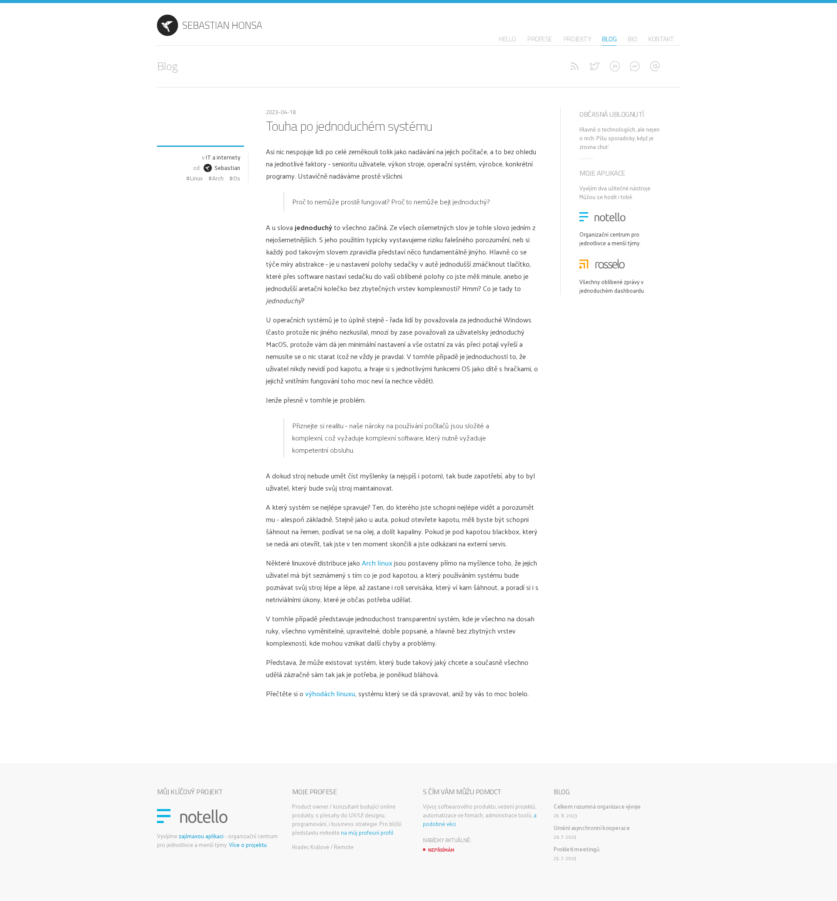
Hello (507, 39)
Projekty (577, 39)
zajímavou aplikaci (201, 836)
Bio (632, 39)
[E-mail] (655, 66)
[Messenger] (634, 66)
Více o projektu (248, 845)
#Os (234, 178)
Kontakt (661, 39)
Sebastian (227, 167)
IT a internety (223, 157)
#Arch (215, 178)
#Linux (194, 178)
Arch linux (377, 562)
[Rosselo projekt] (602, 262)
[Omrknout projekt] (220, 817)
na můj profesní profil (367, 832)
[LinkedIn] (614, 66)
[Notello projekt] (602, 215)
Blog (609, 39)
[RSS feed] (574, 66)
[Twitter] (594, 66)
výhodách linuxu (330, 693)
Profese (539, 39)
